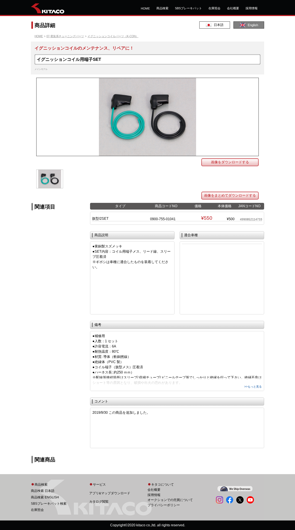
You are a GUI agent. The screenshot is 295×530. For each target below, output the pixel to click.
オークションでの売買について (170, 500)
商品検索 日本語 (42, 491)
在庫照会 (214, 8)
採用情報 (252, 8)
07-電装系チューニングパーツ (65, 36)
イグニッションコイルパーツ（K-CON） (112, 36)
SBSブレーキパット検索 (49, 503)
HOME (145, 8)
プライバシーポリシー (164, 505)
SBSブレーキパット (188, 8)
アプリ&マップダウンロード (109, 493)
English (253, 25)
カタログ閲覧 (99, 501)
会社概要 (233, 8)
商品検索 (162, 8)
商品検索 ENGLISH (45, 497)
